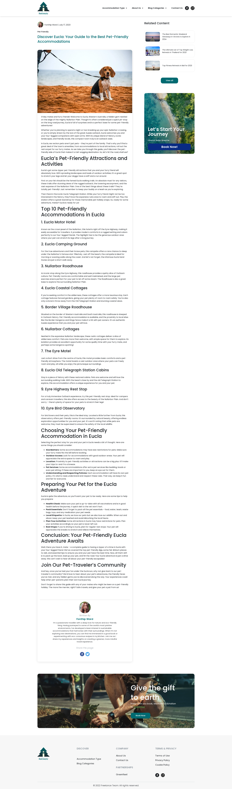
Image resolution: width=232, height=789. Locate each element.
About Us (136, 8)
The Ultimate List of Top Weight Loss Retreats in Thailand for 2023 (177, 51)
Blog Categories (156, 8)
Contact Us (177, 8)
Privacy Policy (162, 760)
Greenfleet (121, 774)
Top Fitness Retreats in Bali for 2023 (177, 65)
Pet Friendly (43, 31)
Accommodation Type (113, 8)
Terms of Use (162, 755)
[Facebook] (82, 654)
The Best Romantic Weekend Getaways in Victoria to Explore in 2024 (176, 36)
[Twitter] (87, 654)
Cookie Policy (162, 764)
